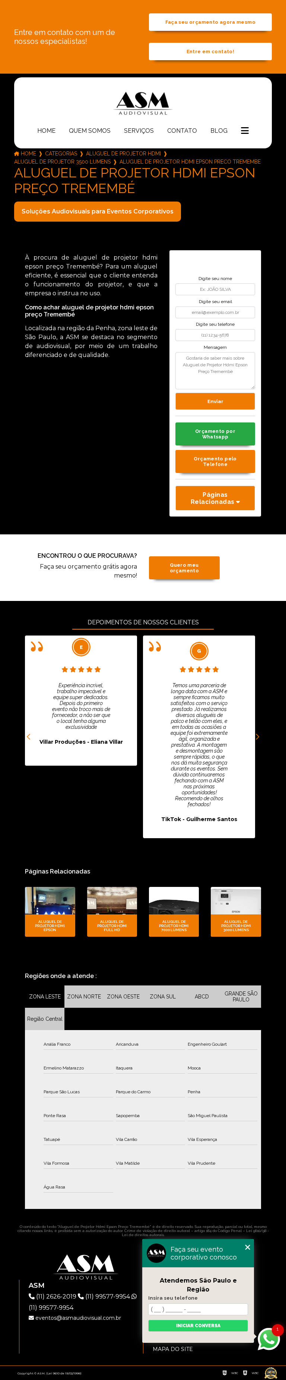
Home (46, 130)
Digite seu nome (215, 278)
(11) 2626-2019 (56, 1296)
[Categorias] (245, 131)
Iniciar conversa (198, 1325)
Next (257, 737)
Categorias (61, 154)
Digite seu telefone (215, 324)
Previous (28, 737)
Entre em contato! (210, 51)
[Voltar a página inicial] (143, 103)
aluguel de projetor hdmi (123, 154)
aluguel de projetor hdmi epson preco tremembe (190, 162)
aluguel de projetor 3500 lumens (62, 162)
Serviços (139, 130)
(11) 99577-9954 (107, 1296)
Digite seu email (215, 301)
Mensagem (215, 347)
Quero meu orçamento (184, 567)
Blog (219, 130)
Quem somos (90, 130)
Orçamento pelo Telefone (215, 461)
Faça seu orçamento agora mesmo (210, 22)
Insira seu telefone (173, 1298)
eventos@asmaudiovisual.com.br (77, 1318)
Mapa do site (173, 1349)
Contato (182, 130)
